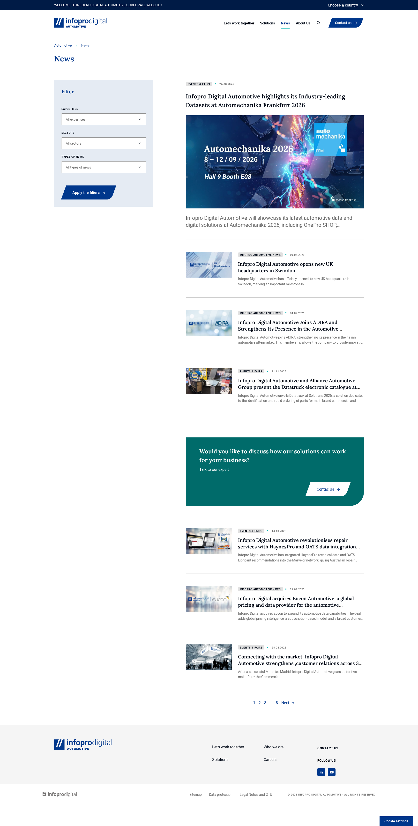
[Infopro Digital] (60, 794)
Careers (270, 759)
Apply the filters (86, 192)
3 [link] (265, 702)
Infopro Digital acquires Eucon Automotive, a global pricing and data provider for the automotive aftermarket (296, 604)
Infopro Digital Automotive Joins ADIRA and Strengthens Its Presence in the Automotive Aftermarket (288, 328)
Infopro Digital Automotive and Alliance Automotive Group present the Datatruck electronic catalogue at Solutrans (297, 386)
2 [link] (260, 702)
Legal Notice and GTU (256, 794)
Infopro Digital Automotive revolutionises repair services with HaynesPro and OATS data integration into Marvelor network (297, 546)
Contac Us (325, 489)
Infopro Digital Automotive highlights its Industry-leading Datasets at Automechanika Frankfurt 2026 (265, 101)
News (285, 23)
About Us (303, 23)
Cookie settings (396, 821)
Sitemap (195, 794)
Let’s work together (239, 23)
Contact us (344, 22)
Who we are (274, 747)
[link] (288, 702)
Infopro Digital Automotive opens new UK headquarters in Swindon (285, 267)
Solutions (267, 23)
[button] (103, 119)
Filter (67, 91)
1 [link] (254, 702)
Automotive (63, 45)
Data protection (220, 794)
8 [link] (277, 702)
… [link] (271, 702)
